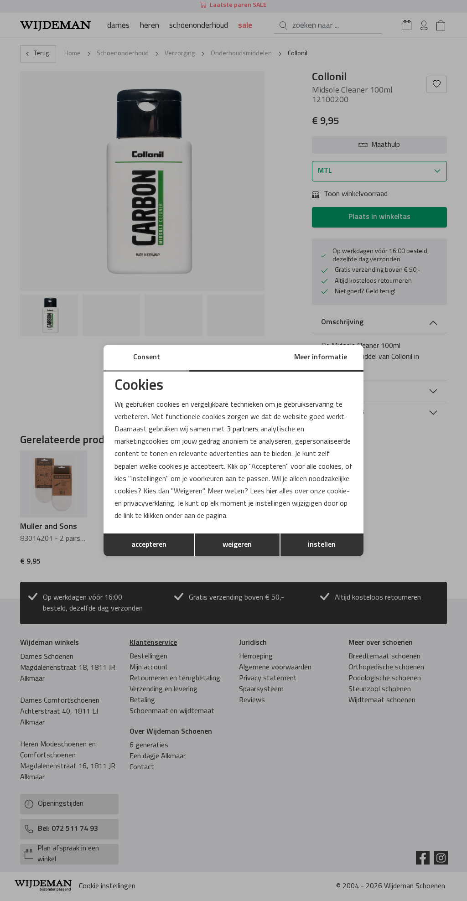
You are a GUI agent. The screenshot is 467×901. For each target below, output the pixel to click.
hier (271, 491)
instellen (322, 545)
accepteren (148, 545)
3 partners (243, 429)
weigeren (237, 545)
